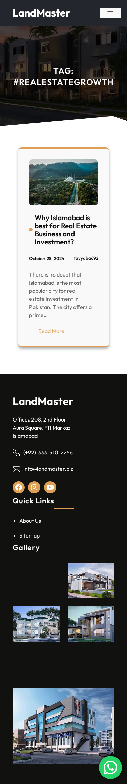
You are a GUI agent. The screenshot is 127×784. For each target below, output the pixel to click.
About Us (30, 520)
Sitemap (29, 535)
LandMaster (41, 12)
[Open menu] (110, 12)
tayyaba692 (86, 258)
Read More (52, 331)
